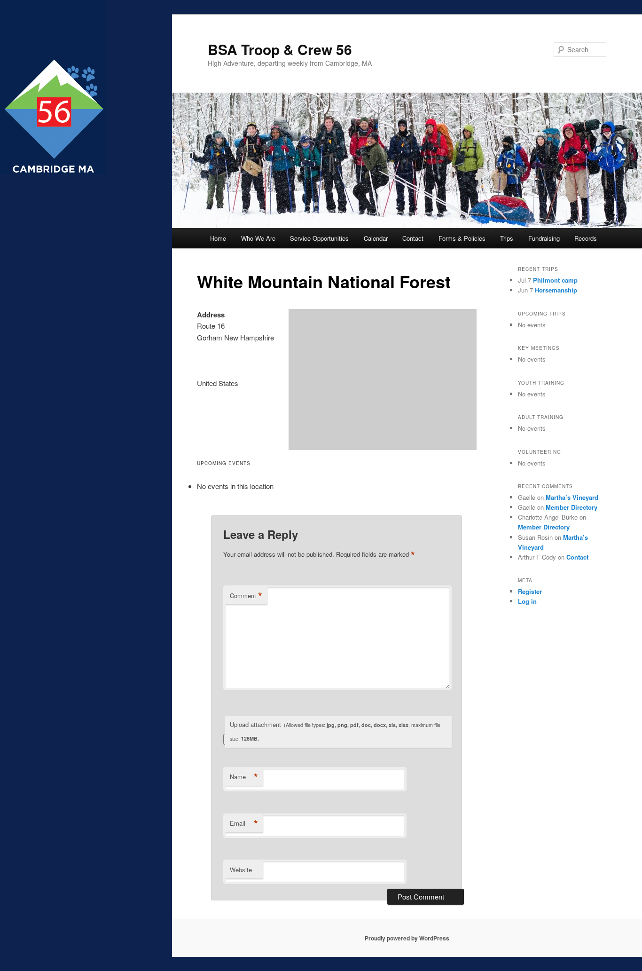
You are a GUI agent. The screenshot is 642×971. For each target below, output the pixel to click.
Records (585, 238)
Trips (506, 238)
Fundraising (544, 238)
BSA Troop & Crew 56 (280, 49)
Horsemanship (556, 289)
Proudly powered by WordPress (407, 938)
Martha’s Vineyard (572, 497)
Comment (246, 595)
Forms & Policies (461, 238)
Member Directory (571, 507)
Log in (527, 601)
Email (244, 823)
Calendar (376, 238)
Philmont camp (555, 280)
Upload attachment (335, 731)
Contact (412, 238)
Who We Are (258, 238)
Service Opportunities (319, 238)
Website (241, 869)
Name (244, 776)
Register (530, 591)
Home (218, 238)
